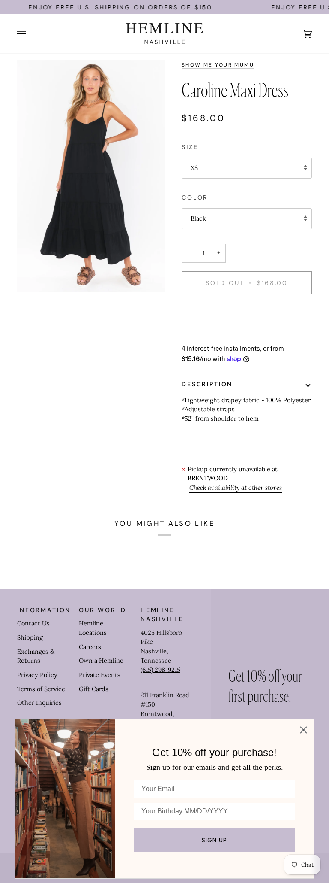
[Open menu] (30, 33)
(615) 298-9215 (160, 670)
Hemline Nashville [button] (162, 614)
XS (194, 168)
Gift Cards (93, 689)
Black (198, 218)
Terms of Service (41, 689)
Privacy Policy (37, 675)
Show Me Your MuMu (218, 64)
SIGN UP (214, 840)
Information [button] (44, 610)
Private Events (99, 675)
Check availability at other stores (235, 488)
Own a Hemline (101, 661)
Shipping (30, 637)
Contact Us (33, 623)
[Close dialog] (303, 729)
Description (207, 384)
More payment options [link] (215, 335)
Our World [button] (102, 610)
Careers (90, 647)
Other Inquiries (39, 703)
